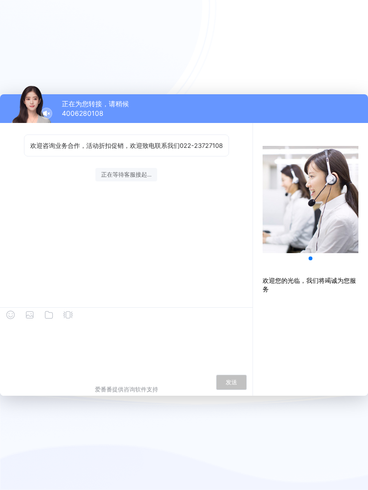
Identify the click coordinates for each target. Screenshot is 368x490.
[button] (310, 258)
